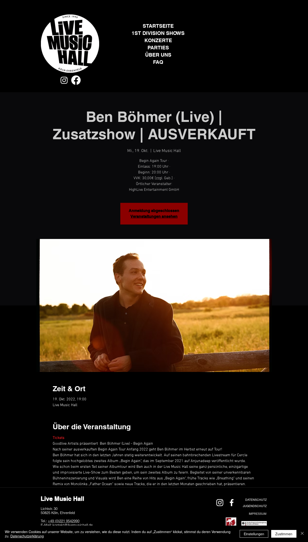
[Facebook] (76, 80)
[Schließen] (302, 533)
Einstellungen (254, 533)
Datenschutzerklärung (27, 536)
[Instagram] (64, 80)
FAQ (158, 62)
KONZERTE (158, 40)
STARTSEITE (158, 26)
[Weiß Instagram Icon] (220, 502)
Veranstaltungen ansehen (154, 216)
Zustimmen (283, 533)
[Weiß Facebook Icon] (231, 502)
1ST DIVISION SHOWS (158, 33)
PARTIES (158, 48)
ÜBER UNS (158, 55)
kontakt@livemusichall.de (72, 525)
